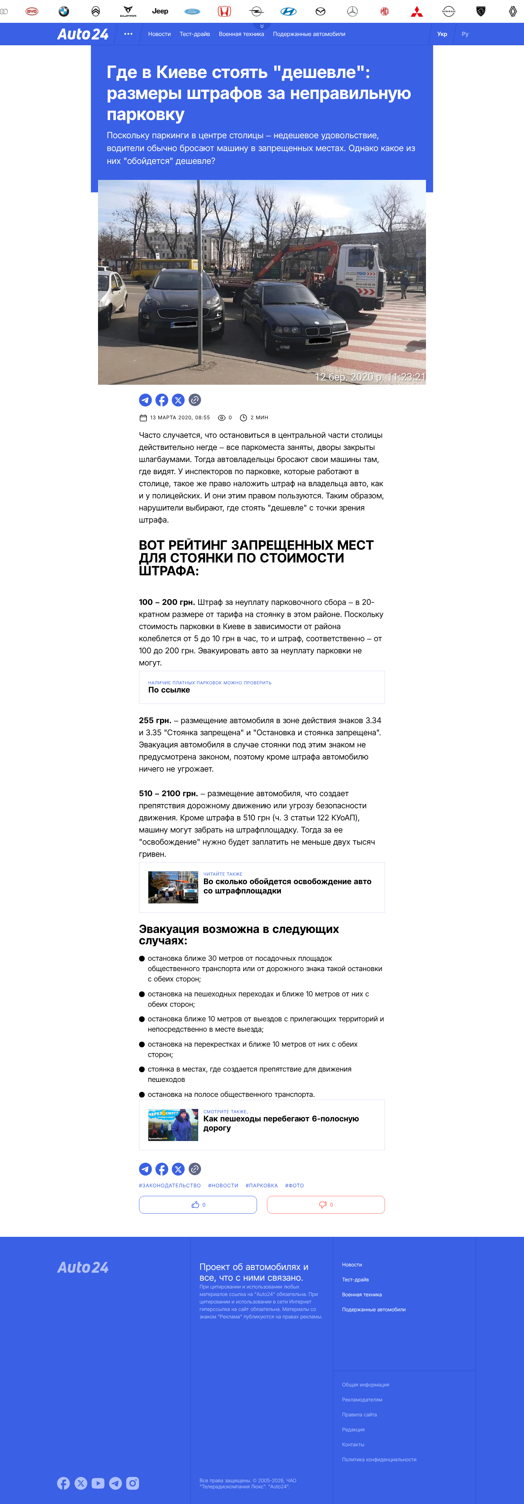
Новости (159, 33)
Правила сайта (359, 1415)
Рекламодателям (362, 1400)
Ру (465, 33)
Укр (442, 33)
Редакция (353, 1430)
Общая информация (365, 1385)
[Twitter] (81, 1483)
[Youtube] (98, 1483)
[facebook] (161, 400)
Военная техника (241, 33)
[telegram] (145, 400)
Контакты (353, 1445)
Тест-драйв (195, 33)
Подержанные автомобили (309, 33)
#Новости (223, 1186)
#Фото (294, 1186)
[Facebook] (63, 1483)
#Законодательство (170, 1186)
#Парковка (262, 1186)
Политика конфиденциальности (379, 1460)
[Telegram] (115, 1483)
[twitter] (178, 400)
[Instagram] (132, 1483)
